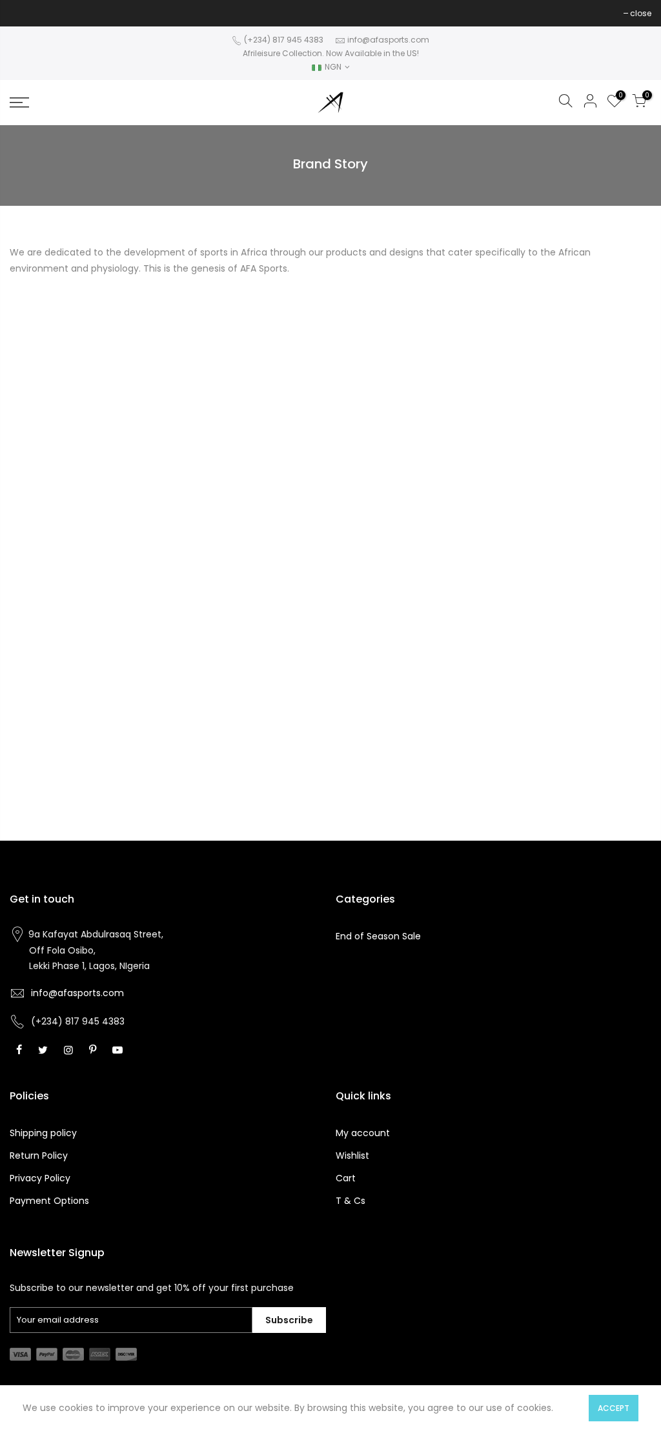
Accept (613, 1408)
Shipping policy (43, 1132)
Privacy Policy (40, 1178)
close (26, 13)
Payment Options (49, 1200)
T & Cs (350, 1200)
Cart (346, 1178)
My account (363, 1132)
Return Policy (39, 1155)
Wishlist (352, 1155)
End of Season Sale (378, 936)
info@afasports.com (388, 39)
